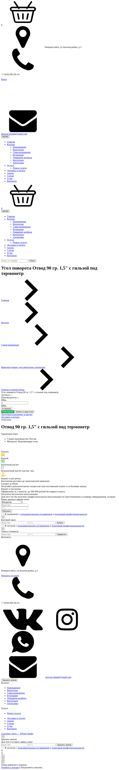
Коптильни (18, 160)
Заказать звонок (9, 680)
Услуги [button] (10, 165)
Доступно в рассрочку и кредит (17, 414)
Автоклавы (18, 163)
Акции (10, 173)
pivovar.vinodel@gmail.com (14, 134)
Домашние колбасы (22, 157)
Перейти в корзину (10, 767)
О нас (10, 178)
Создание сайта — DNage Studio (17, 733)
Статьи (10, 176)
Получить (6, 511)
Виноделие (18, 149)
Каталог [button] (11, 144)
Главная (11, 142)
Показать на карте (10, 575)
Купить (60, 523)
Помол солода (20, 168)
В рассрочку (7, 412)
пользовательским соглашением (36, 514)
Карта (4, 79)
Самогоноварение (22, 152)
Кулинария (18, 155)
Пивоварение (19, 147)
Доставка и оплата (16, 170)
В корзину (6, 409)
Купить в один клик (24, 412)
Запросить (61, 534)
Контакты (12, 181)
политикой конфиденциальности (71, 514)
